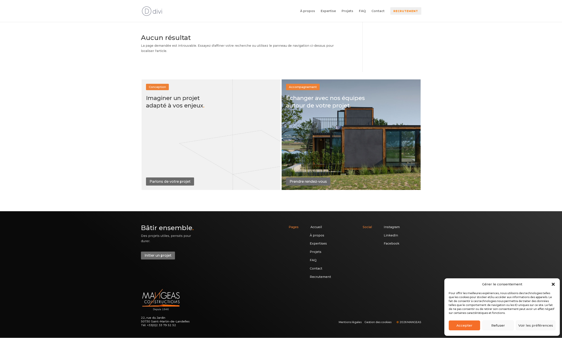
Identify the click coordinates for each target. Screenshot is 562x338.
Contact (378, 11)
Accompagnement (303, 87)
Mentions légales (350, 322)
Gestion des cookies (377, 322)
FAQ (362, 11)
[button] (553, 284)
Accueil (316, 227)
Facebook (391, 243)
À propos (307, 11)
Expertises (318, 243)
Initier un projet (157, 255)
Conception (157, 87)
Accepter (464, 325)
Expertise (328, 11)
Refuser (498, 325)
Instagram (392, 227)
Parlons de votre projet (170, 181)
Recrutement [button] (405, 11)
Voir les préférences (535, 325)
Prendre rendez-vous (308, 181)
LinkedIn (391, 235)
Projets (347, 11)
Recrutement (320, 277)
